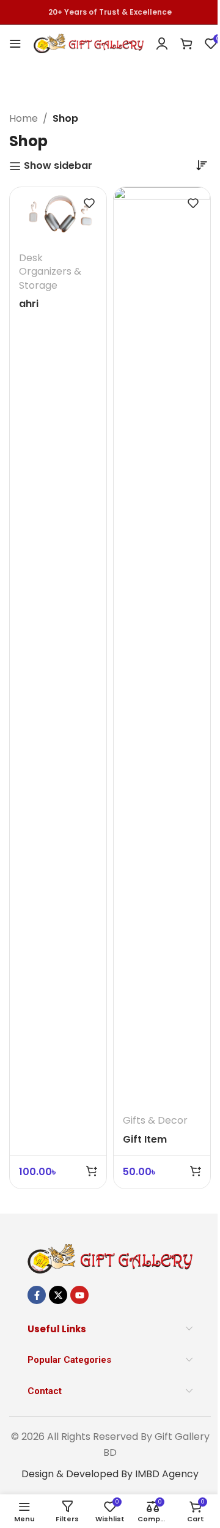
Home (23, 118)
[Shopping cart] (186, 43)
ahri (28, 304)
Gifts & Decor (155, 1120)
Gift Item (145, 1139)
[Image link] (110, 1258)
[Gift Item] (162, 646)
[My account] (162, 43)
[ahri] (58, 214)
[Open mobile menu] (15, 43)
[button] (91, 1170)
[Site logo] (89, 42)
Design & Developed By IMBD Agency (110, 1474)
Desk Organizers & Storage (50, 271)
